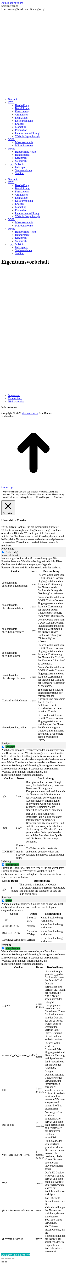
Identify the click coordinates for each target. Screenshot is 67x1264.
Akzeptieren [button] (26, 497)
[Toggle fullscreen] (9, 1258)
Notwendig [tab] (7, 548)
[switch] (3, 747)
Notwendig (11, 552)
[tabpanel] (33, 649)
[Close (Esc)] (2, 1258)
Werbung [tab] (6, 944)
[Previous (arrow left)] (2, 1261)
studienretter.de (30, 413)
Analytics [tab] (6, 743)
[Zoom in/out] (13, 1258)
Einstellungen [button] (42, 497)
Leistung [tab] (6, 861)
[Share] (6, 1258)
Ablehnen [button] (58, 497)
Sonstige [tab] (6, 897)
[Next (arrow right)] (6, 1261)
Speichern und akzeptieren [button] (15, 1254)
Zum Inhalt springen (12, 2)
